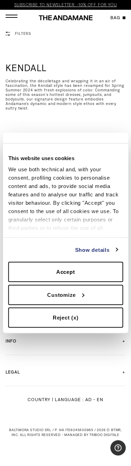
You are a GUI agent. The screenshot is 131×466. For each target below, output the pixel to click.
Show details (92, 250)
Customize (61, 295)
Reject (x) (66, 318)
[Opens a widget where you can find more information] (105, 454)
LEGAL (13, 372)
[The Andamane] (66, 18)
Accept (65, 272)
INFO (11, 341)
